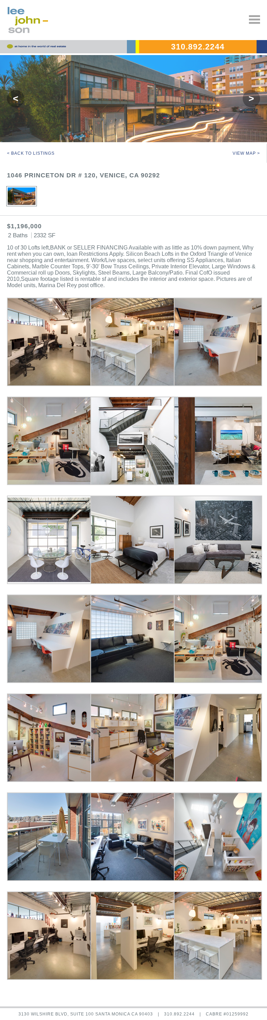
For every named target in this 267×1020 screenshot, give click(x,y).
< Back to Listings (31, 153)
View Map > (246, 153)
